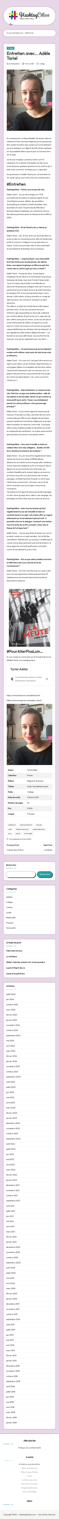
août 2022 (10, 1144)
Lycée (8, 912)
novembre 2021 (12, 1190)
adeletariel (12, 825)
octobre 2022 (12, 1133)
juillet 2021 (10, 1211)
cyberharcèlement (26, 825)
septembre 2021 (13, 1200)
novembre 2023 (13, 1066)
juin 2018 (10, 1397)
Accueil (9, 33)
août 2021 (10, 1206)
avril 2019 (10, 1345)
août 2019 (10, 1324)
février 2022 (11, 1175)
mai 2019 (10, 1340)
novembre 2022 (13, 1128)
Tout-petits (11, 928)
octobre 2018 (12, 1376)
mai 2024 (10, 1040)
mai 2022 (10, 1159)
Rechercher (11, 865)
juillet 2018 (10, 1391)
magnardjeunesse (39, 829)
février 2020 (11, 1293)
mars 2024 (10, 1051)
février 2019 (11, 1355)
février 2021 (11, 1237)
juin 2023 (10, 1092)
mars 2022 (10, 1169)
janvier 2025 (11, 1020)
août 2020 (10, 1267)
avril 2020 (10, 1283)
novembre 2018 (12, 1371)
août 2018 (10, 1386)
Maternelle (11, 917)
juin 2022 (10, 1154)
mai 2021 (10, 1221)
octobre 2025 (12, 1004)
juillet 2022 (11, 1149)
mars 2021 (10, 1231)
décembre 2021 (12, 1185)
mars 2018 (10, 1412)
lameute (39, 825)
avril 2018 (10, 1407)
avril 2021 (10, 1226)
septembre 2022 (13, 1139)
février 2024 (11, 1056)
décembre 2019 (12, 1304)
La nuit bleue (11, 956)
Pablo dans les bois (14, 950)
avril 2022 (10, 1164)
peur (10, 833)
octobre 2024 (12, 1030)
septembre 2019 (13, 1319)
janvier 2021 (11, 1242)
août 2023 (10, 1082)
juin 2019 (10, 1335)
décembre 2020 (13, 1247)
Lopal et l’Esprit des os (15, 968)
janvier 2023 (11, 1118)
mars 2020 (11, 1288)
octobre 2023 (12, 1071)
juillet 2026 (11, 994)
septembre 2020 (13, 1262)
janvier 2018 (11, 1422)
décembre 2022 (13, 1123)
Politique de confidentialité (29, 1448)
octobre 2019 (12, 1314)
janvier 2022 (11, 1180)
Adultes (9, 897)
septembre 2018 (13, 1381)
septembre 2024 (13, 1035)
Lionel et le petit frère (15, 973)
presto (18, 833)
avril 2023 (10, 1102)
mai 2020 (10, 1278)
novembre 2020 (13, 1252)
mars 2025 (10, 1009)
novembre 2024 (13, 1025)
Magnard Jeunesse (22, 829)
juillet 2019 (10, 1329)
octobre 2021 (12, 1195)
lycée (10, 829)
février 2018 (11, 1417)
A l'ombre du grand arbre (29, 1464)
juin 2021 (10, 1216)
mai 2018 (10, 1402)
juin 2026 (10, 999)
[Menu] (11, 24)
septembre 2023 (13, 1077)
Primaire (9, 923)
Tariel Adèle (28, 833)
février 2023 (11, 1113)
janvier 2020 (11, 1299)
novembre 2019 (12, 1309)
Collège (10, 48)
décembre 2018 (12, 1366)
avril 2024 (10, 1046)
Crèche (9, 907)
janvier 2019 (11, 1360)
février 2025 (11, 1015)
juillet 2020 (11, 1273)
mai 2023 (10, 1097)
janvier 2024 (11, 1061)
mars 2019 (10, 1350)
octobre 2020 (12, 1257)
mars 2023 (10, 1107)
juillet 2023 (11, 1087)
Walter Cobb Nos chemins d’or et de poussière (25, 962)
